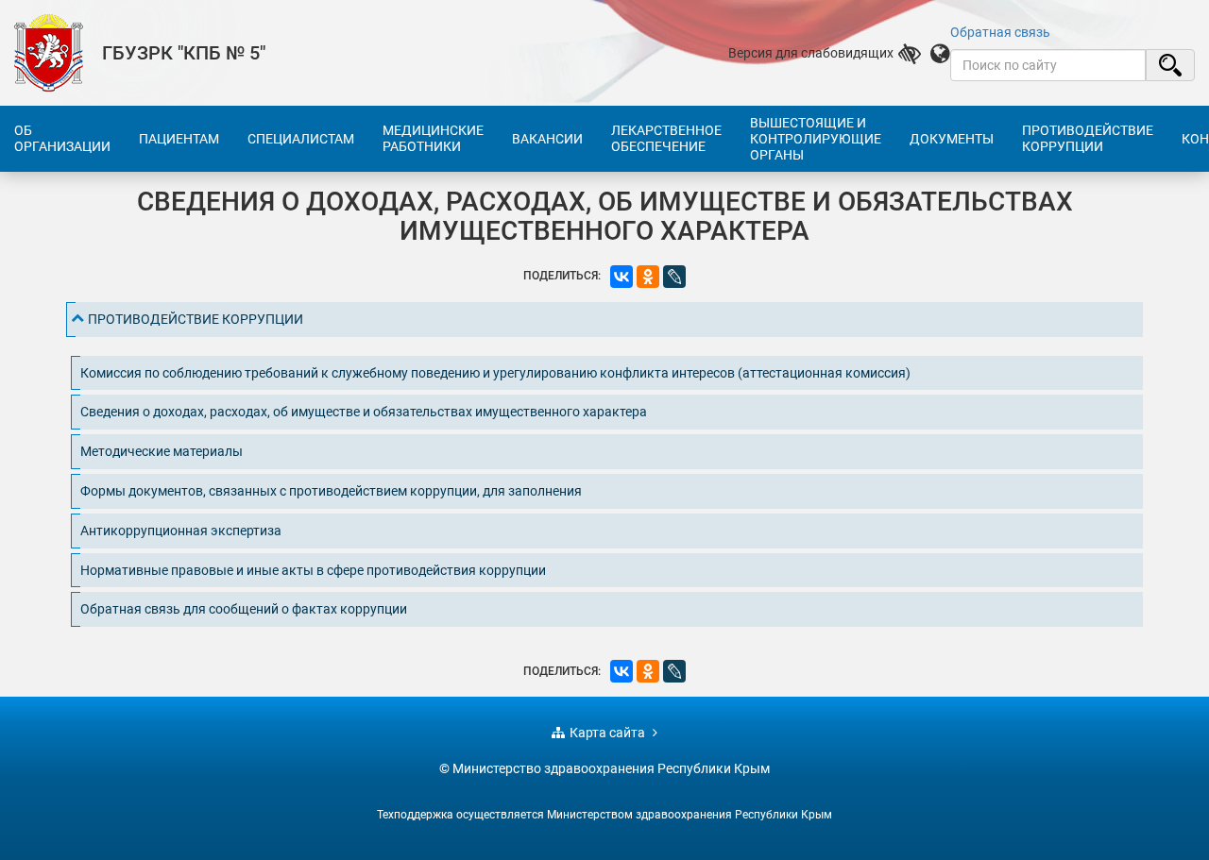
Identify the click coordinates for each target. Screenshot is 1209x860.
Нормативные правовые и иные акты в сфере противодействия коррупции (313, 570)
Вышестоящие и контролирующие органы (815, 138)
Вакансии (547, 138)
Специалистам (300, 138)
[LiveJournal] (674, 276)
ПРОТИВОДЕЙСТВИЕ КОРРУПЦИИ (195, 319)
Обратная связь (1000, 32)
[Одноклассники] (648, 276)
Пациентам (179, 138)
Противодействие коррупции (1087, 138)
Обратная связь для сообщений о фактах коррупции (243, 608)
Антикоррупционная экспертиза (180, 530)
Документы (952, 138)
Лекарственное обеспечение (666, 138)
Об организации (62, 138)
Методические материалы (161, 451)
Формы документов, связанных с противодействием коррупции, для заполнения (331, 490)
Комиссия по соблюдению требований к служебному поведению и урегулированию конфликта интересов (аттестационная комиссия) (495, 372)
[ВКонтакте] (621, 276)
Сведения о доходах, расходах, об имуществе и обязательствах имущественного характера (363, 411)
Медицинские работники (433, 138)
